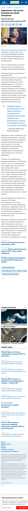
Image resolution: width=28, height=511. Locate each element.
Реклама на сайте (6, 444)
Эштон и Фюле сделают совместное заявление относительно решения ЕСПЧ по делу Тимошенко (12, 425)
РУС (22, 2)
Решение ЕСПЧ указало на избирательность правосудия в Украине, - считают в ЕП (12, 381)
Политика (9, 7)
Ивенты (3, 446)
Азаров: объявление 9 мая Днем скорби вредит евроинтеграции (11, 390)
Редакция (3, 447)
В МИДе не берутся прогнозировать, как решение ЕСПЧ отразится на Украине (13, 260)
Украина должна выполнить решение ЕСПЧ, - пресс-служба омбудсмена (13, 251)
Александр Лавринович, (15, 67)
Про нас (3, 442)
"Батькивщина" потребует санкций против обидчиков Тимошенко (12, 435)
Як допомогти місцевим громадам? (10, 406)
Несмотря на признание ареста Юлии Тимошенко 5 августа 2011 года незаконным (14, 52)
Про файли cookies (6, 507)
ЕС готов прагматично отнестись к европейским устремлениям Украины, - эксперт (13, 371)
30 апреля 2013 (17, 7)
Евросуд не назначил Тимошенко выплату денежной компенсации (12, 363)
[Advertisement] (14, 290)
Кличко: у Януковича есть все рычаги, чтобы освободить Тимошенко (13, 397)
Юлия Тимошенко (8, 268)
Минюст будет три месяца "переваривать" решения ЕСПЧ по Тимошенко (13, 354)
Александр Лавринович (10, 274)
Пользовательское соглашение (9, 451)
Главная (3, 7)
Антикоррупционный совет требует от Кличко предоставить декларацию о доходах (13, 415)
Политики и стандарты (7, 449)
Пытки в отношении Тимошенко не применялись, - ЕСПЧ (12, 243)
